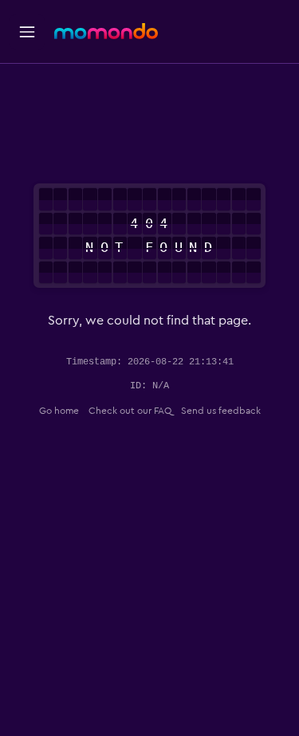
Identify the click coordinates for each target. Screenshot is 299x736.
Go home (59, 410)
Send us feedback (221, 410)
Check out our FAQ (130, 410)
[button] (27, 31)
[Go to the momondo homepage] (106, 31)
